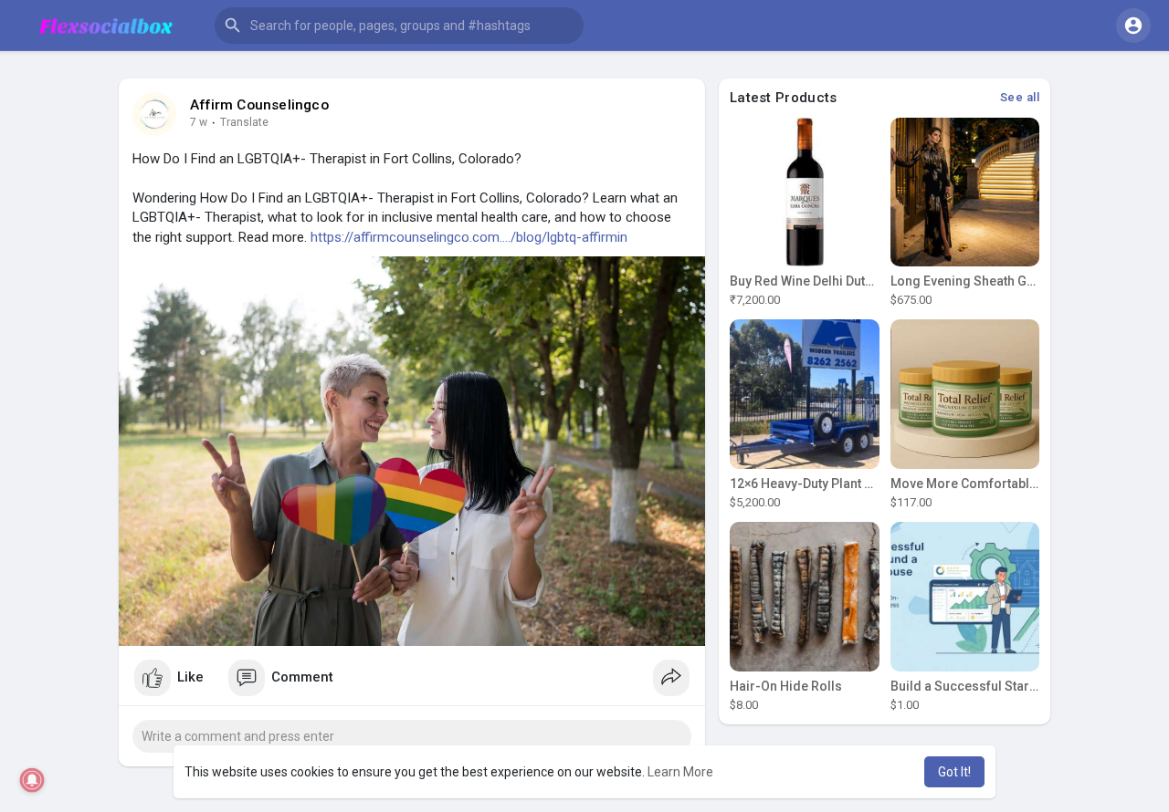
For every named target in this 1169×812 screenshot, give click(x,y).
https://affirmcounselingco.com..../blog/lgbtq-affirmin (469, 237)
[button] (399, 25)
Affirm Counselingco (259, 105)
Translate (244, 122)
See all (1020, 97)
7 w (198, 122)
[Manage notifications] (32, 780)
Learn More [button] (680, 772)
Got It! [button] (954, 772)
